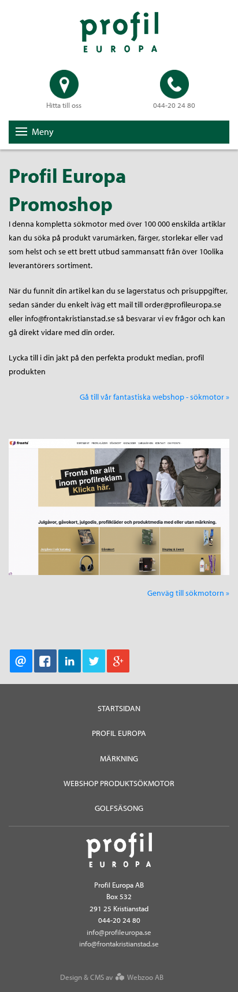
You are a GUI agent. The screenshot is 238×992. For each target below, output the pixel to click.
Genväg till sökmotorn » (188, 593)
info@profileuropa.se (119, 932)
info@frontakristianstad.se (119, 943)
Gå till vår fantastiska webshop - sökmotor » (154, 397)
